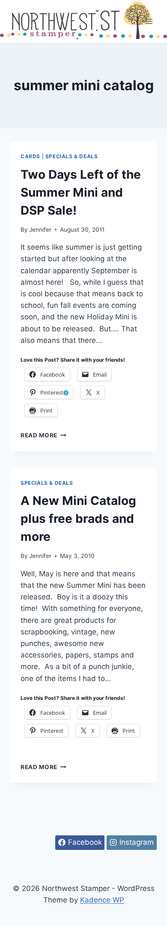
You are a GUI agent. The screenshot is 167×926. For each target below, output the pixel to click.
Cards (30, 156)
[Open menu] (149, 21)
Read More (43, 435)
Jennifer (40, 229)
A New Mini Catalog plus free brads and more (78, 518)
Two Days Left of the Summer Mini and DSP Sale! (81, 192)
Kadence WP (102, 900)
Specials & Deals (71, 156)
